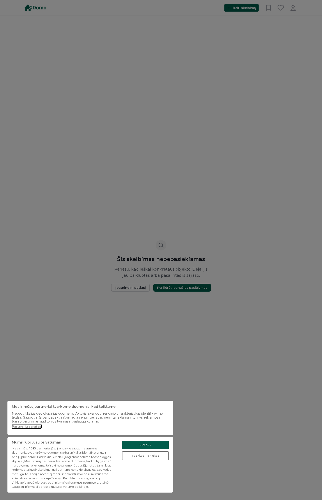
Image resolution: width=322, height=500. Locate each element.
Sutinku (145, 445)
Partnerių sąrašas (26, 426)
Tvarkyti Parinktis (145, 455)
